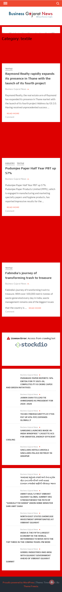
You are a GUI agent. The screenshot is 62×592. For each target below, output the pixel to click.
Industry (10, 163)
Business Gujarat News (15, 89)
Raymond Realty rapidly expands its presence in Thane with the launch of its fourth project (30, 78)
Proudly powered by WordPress (18, 582)
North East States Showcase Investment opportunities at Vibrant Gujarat (37, 519)
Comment (9, 117)
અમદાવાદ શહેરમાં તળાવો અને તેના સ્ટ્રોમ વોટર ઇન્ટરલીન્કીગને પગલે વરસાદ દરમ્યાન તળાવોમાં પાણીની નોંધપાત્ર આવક (38, 480)
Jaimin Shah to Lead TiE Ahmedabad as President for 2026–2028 (36, 400)
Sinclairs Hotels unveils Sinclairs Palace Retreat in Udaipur (36, 453)
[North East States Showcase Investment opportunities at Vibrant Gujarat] (11, 516)
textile (9, 68)
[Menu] (5, 3)
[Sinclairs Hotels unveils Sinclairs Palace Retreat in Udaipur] (11, 449)
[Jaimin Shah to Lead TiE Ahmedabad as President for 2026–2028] (11, 397)
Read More (13, 113)
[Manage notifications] (51, 582)
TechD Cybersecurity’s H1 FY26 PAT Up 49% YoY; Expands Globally (37, 417)
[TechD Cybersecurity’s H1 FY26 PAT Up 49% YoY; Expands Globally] (11, 413)
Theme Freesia (31, 586)
